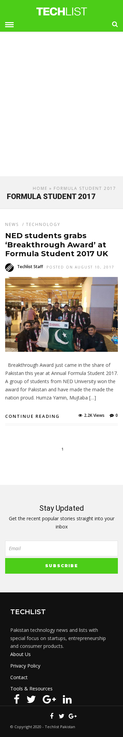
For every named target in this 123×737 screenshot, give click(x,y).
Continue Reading (32, 416)
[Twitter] (31, 699)
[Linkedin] (67, 699)
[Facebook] (16, 699)
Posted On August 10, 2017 (80, 267)
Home (40, 188)
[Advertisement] (61, 107)
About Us (20, 654)
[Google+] (49, 699)
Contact (19, 677)
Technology (43, 224)
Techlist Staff (30, 266)
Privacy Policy (25, 665)
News (12, 224)
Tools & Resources (31, 688)
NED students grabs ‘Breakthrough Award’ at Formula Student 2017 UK (56, 244)
